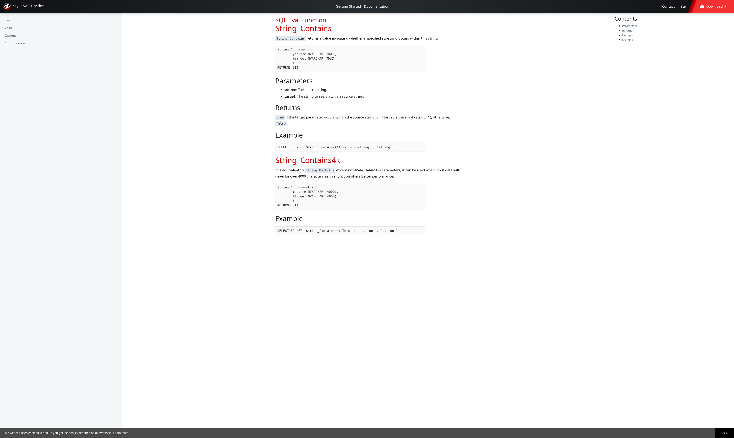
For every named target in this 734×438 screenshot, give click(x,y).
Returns (627, 30)
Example (627, 35)
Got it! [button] (724, 433)
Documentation (377, 6)
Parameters (629, 26)
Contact (668, 6)
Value (9, 28)
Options (10, 35)
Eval (8, 20)
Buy (683, 6)
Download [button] (714, 6)
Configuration (15, 43)
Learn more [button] (120, 433)
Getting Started (348, 6)
